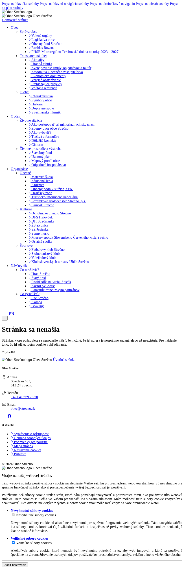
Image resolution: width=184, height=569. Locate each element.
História (37, 104)
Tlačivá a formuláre (45, 136)
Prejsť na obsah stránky (152, 4)
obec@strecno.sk (23, 408)
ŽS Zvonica (39, 225)
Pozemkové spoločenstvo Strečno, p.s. (58, 201)
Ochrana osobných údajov (32, 438)
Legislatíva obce (43, 39)
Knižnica (37, 185)
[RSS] (4, 416)
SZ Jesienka (39, 229)
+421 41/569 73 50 (24, 397)
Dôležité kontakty (44, 140)
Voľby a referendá (44, 88)
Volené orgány (41, 35)
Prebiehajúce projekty (46, 84)
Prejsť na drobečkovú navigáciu (112, 4)
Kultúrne (26, 209)
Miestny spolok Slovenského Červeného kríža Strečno (69, 237)
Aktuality (37, 60)
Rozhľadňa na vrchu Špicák (51, 282)
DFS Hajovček (42, 217)
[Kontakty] (3, 314)
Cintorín (37, 144)
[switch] (13, 514)
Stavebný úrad (41, 153)
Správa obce (28, 31)
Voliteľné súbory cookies (34, 543)
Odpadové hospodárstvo (48, 165)
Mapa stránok (23, 446)
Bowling (37, 306)
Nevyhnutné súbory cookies (36, 515)
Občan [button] (15, 116)
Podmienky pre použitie (30, 442)
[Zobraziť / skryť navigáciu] (5, 318)
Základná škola (42, 181)
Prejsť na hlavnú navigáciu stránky (64, 4)
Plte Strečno (39, 298)
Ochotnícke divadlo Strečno (51, 213)
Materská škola (42, 177)
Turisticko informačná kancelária (54, 197)
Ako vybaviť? (41, 132)
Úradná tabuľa (41, 64)
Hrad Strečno (40, 274)
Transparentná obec (33, 56)
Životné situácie (31, 120)
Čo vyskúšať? (29, 294)
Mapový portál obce (45, 161)
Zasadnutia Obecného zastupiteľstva (57, 72)
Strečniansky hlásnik (46, 112)
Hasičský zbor (41, 193)
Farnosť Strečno (42, 205)
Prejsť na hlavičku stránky (20, 4)
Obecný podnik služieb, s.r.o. (52, 189)
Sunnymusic (40, 233)
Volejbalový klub (43, 257)
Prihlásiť (19, 454)
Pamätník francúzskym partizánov (55, 290)
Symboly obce (41, 100)
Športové (26, 245)
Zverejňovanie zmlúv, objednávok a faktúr (61, 68)
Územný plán (40, 157)
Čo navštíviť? (29, 270)
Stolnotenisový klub (45, 253)
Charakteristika (42, 96)
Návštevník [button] (19, 266)
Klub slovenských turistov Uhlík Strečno (60, 262)
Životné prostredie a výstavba (40, 148)
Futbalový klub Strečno (48, 249)
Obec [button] (14, 27)
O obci (24, 92)
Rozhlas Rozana (43, 48)
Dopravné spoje (42, 108)
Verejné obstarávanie (46, 80)
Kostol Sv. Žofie (43, 286)
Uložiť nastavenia (15, 565)
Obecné (25, 173)
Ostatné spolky (42, 241)
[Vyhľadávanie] (6, 314)
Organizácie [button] (19, 169)
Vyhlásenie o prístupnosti (31, 434)
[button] (11, 314)
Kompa (36, 302)
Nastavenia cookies (27, 450)
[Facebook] (9, 416)
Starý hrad (38, 278)
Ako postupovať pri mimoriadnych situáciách (63, 124)
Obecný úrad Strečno (46, 44)
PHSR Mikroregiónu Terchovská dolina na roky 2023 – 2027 (74, 52)
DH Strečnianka (42, 221)
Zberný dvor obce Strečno (49, 128)
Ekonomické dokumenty (48, 76)
